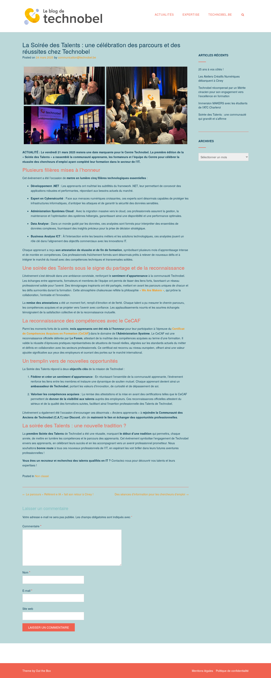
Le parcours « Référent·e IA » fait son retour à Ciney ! (57, 494)
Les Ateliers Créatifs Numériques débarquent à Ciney (219, 78)
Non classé (42, 476)
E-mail (27, 591)
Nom (26, 572)
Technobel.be (220, 14)
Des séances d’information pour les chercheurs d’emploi (152, 494)
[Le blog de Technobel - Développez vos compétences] (63, 16)
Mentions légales (202, 671)
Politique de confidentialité (232, 671)
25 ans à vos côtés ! (211, 69)
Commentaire (31, 526)
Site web (27, 609)
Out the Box (43, 671)
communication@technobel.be (77, 57)
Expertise (191, 14)
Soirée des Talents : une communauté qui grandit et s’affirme (222, 116)
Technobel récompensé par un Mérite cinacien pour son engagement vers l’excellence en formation (222, 92)
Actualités (164, 14)
